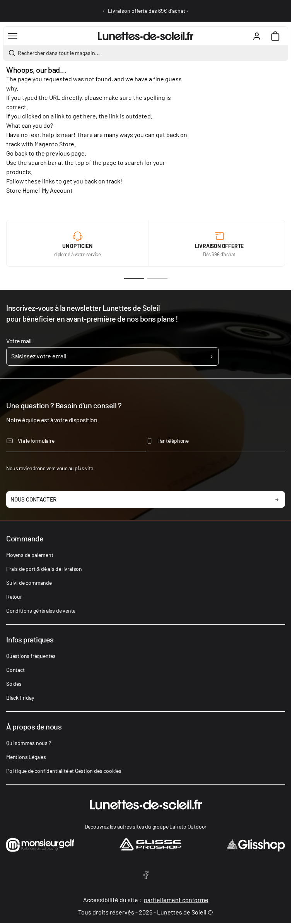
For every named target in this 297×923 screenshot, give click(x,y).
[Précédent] (103, 10)
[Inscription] (211, 356)
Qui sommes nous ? (28, 743)
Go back (16, 153)
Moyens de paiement (29, 554)
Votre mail (18, 340)
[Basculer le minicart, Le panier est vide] (275, 36)
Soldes (14, 683)
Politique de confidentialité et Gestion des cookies (63, 770)
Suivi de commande (29, 582)
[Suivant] (187, 10)
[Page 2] (157, 278)
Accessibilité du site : (145, 899)
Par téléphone (173, 440)
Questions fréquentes (31, 655)
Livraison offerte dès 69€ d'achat (146, 10)
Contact (15, 669)
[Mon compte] (257, 36)
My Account (57, 190)
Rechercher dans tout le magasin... (59, 53)
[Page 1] (134, 278)
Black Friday (20, 697)
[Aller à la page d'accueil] (145, 36)
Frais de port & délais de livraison (44, 568)
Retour (14, 596)
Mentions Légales (26, 756)
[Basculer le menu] (12, 36)
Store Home (22, 190)
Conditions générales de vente (40, 610)
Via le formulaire (36, 440)
